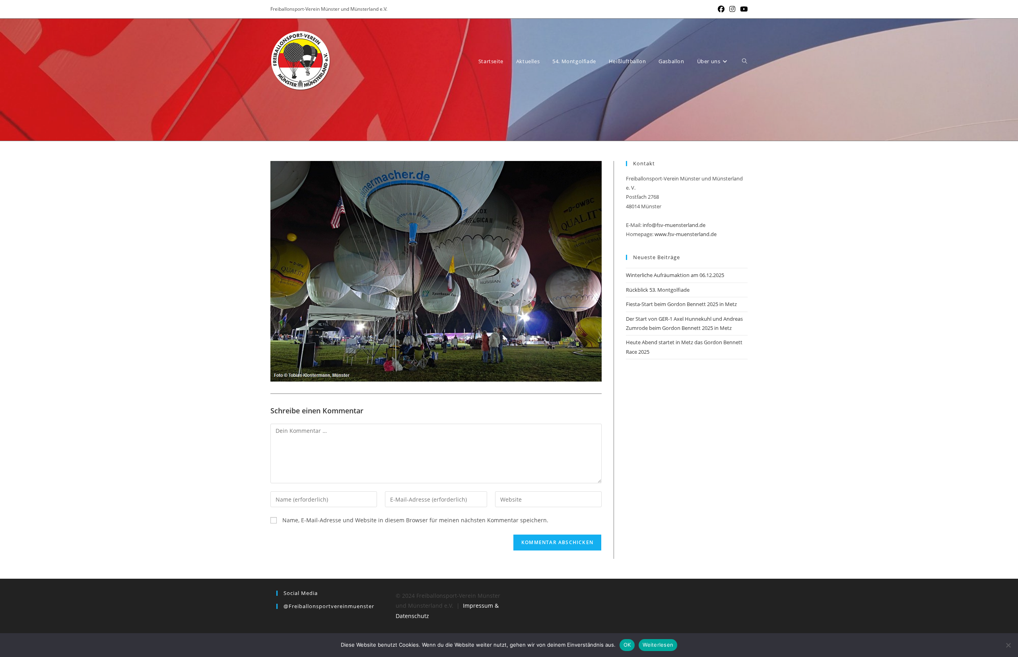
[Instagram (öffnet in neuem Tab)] (732, 9)
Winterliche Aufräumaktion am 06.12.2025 (675, 275)
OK (627, 644)
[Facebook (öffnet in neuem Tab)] (721, 9)
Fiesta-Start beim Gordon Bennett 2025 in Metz (681, 304)
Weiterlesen (658, 644)
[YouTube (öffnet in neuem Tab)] (743, 9)
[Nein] (1008, 645)
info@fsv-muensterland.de (674, 225)
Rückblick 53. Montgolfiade (658, 289)
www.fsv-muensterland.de (686, 234)
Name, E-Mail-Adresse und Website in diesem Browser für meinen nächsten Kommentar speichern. (415, 520)
